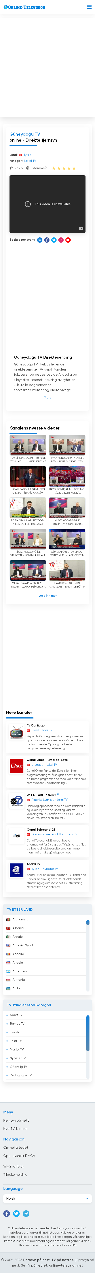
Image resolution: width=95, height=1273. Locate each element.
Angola (18, 962)
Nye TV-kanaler (15, 1128)
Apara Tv (33, 864)
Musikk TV (17, 1049)
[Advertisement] (47, 66)
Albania (18, 928)
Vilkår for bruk (13, 1166)
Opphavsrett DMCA (19, 1156)
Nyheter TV (18, 1058)
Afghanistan (21, 919)
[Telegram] (26, 1213)
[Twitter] (54, 240)
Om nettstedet (15, 1147)
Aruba (17, 988)
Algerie (18, 936)
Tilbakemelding (15, 1174)
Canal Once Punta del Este (47, 759)
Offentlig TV (18, 1066)
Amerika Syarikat (25, 945)
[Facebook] (46, 240)
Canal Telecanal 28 (41, 829)
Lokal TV (16, 1041)
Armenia (19, 979)
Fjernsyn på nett (16, 1120)
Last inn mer (47, 595)
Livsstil (14, 1032)
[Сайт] (39, 240)
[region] (47, 955)
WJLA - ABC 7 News (41, 795)
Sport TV (16, 1015)
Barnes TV (17, 1023)
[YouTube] (68, 240)
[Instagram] (61, 240)
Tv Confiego (36, 725)
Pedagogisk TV (21, 1075)
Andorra (18, 954)
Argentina (20, 971)
